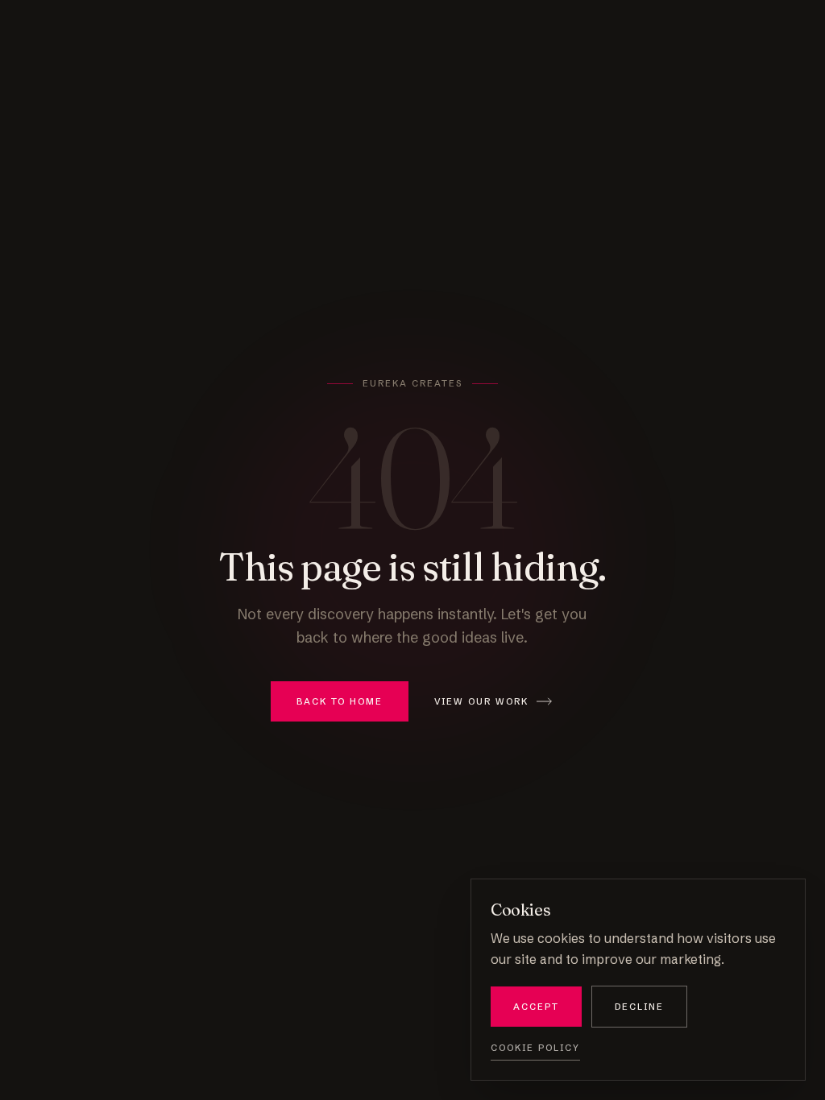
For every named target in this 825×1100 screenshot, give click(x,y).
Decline (639, 1006)
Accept (536, 1006)
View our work (481, 701)
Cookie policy (535, 1047)
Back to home (339, 701)
